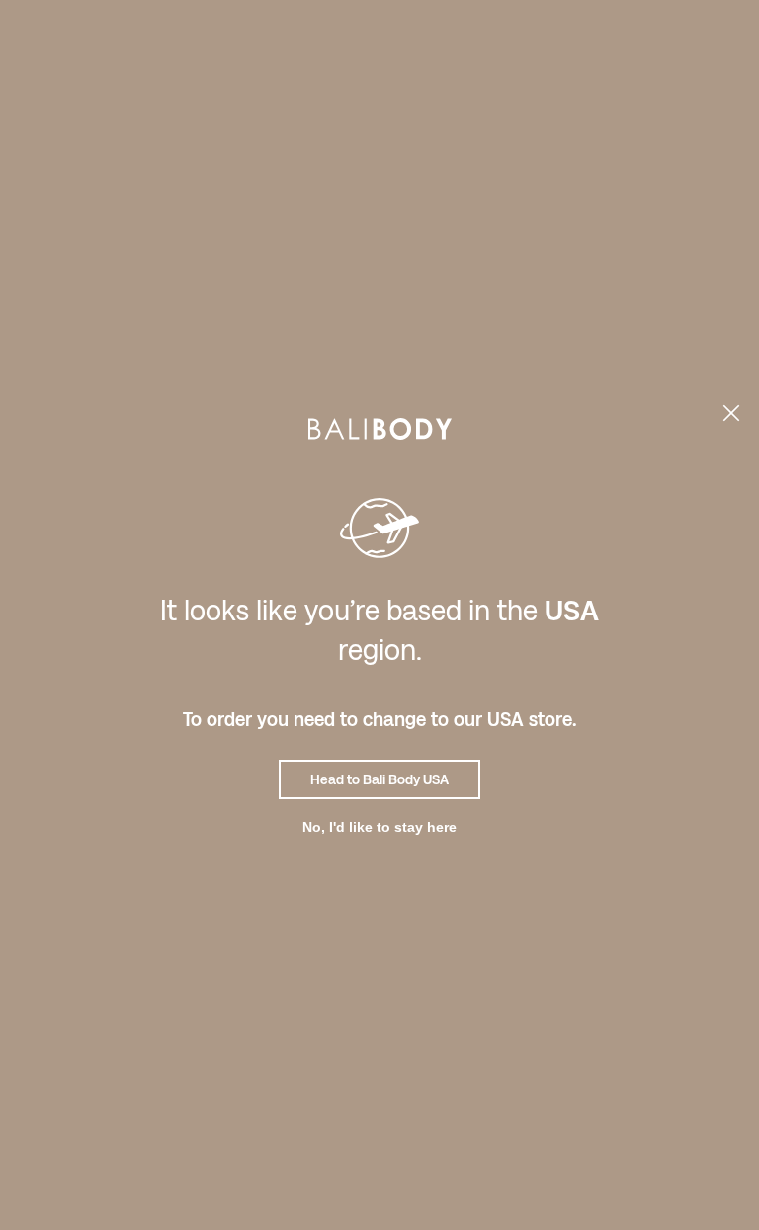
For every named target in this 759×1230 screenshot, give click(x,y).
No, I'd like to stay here (379, 827)
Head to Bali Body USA (379, 779)
